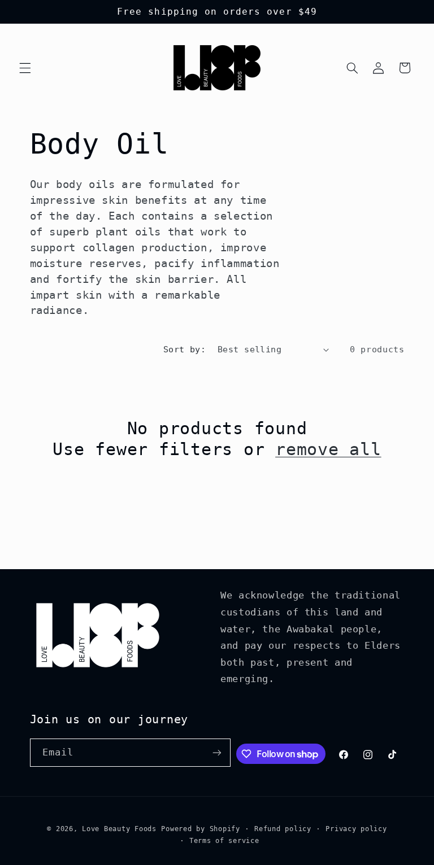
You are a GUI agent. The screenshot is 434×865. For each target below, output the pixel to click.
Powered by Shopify (200, 829)
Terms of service (224, 841)
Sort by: (184, 349)
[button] (25, 68)
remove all (328, 449)
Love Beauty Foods (119, 829)
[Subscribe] (217, 752)
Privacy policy (356, 829)
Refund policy (282, 829)
